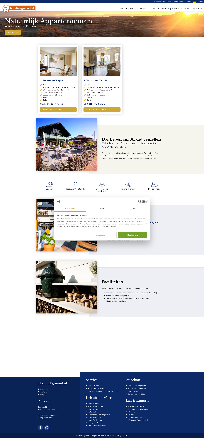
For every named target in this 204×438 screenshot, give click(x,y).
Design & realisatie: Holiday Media (102, 436)
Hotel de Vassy (94, 409)
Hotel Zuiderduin (95, 404)
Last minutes (197, 9)
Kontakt (200, 1)
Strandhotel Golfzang (96, 406)
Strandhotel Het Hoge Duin (99, 415)
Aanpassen (100, 235)
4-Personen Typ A (51, 80)
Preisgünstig (154, 189)
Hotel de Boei (93, 412)
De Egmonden (94, 423)
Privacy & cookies (122, 436)
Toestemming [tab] (70, 208)
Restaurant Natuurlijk (75, 189)
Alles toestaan (132, 235)
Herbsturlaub (133, 391)
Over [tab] (134, 208)
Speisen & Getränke (136, 406)
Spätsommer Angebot (137, 388)
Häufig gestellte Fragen (175, 1)
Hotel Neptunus (94, 417)
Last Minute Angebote (137, 386)
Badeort (49, 189)
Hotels (132, 9)
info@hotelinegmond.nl (47, 415)
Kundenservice (159, 1)
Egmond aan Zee (135, 417)
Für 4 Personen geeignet (102, 190)
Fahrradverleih (128, 189)
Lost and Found (94, 386)
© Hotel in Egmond (82, 436)
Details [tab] (102, 208)
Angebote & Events (159, 9)
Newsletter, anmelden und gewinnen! (103, 391)
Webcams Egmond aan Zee (139, 420)
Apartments (143, 9)
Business (188, 1)
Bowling (131, 415)
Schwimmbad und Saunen (138, 409)
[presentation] (43, 61)
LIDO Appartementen (97, 426)
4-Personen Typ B (95, 80)
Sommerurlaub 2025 (136, 394)
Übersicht (123, 9)
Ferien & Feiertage (180, 9)
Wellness (131, 412)
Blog (42, 395)
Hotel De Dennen (95, 420)
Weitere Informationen (52, 110)
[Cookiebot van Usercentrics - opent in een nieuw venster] (138, 201)
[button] (51, 71)
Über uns (44, 389)
